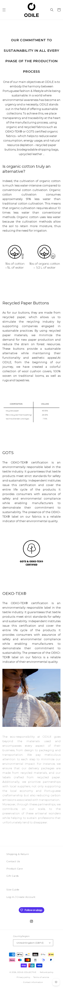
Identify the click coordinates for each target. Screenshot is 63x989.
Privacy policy (23, 977)
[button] (4, 9)
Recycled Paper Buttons (25, 303)
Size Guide (12, 889)
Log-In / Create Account (21, 897)
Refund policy (46, 972)
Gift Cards (12, 875)
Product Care (14, 868)
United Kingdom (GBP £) (30, 942)
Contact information (33, 982)
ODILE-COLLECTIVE (26, 972)
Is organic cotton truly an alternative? (26, 169)
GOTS (8, 452)
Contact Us (13, 861)
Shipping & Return (17, 854)
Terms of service (41, 977)
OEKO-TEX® (14, 593)
